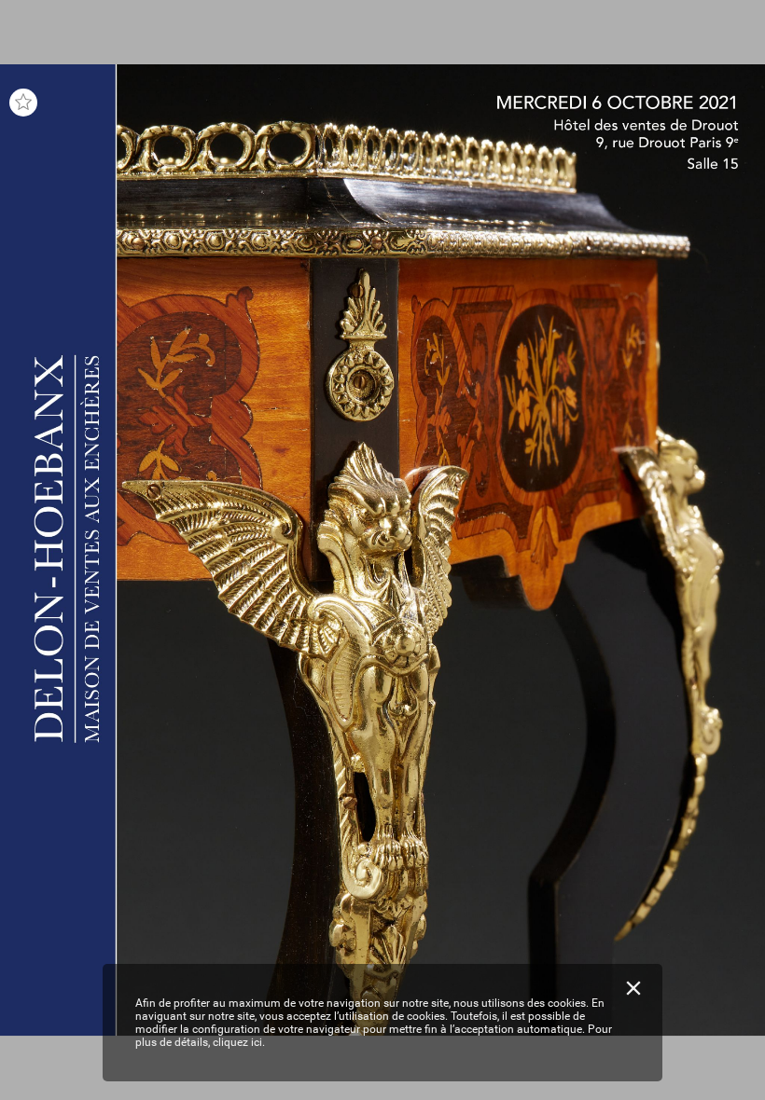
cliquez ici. (239, 1042)
